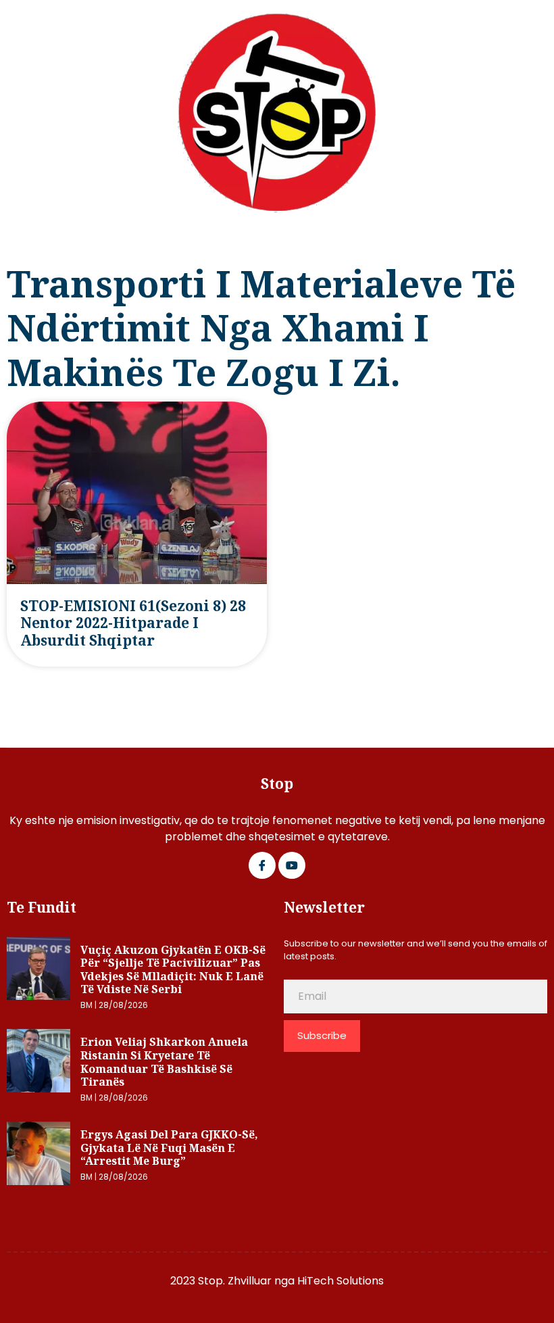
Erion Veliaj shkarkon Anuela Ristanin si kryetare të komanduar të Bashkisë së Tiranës (164, 1061)
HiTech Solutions (340, 1281)
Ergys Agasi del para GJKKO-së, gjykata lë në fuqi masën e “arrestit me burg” (169, 1147)
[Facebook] (262, 865)
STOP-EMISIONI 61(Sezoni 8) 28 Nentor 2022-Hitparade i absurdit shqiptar (133, 623)
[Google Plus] (291, 865)
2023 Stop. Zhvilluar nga (233, 1281)
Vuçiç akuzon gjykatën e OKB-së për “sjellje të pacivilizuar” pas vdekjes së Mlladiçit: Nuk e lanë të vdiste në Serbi (173, 969)
